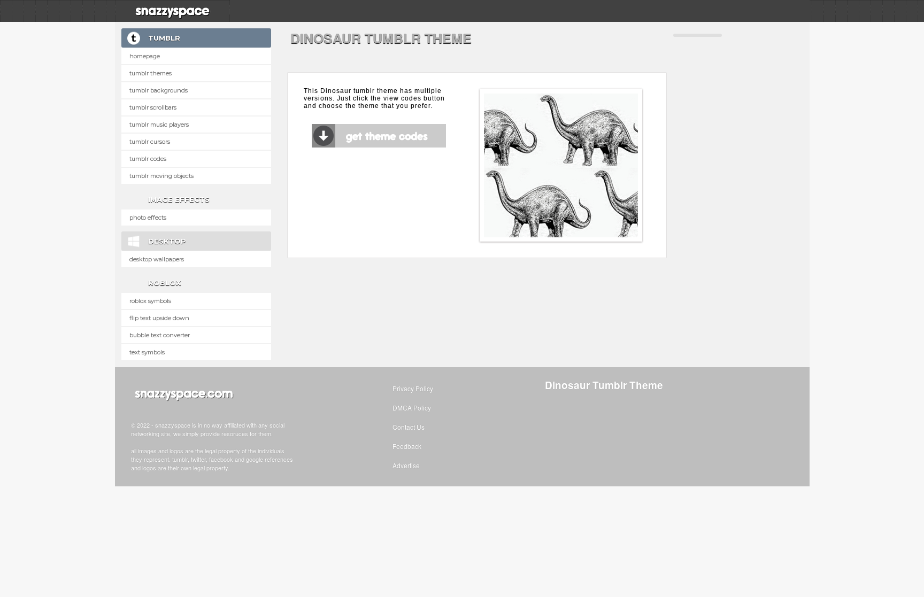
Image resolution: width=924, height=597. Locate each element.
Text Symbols (147, 352)
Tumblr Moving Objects (161, 176)
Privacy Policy (412, 388)
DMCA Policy (411, 407)
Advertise (406, 465)
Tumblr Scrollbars (152, 107)
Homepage (144, 56)
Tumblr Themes (150, 73)
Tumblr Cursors (149, 141)
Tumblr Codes (147, 158)
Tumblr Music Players (159, 124)
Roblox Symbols (150, 301)
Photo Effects (147, 217)
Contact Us (408, 426)
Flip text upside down (159, 318)
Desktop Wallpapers (156, 259)
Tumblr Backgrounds (158, 90)
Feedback (406, 446)
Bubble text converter (159, 335)
